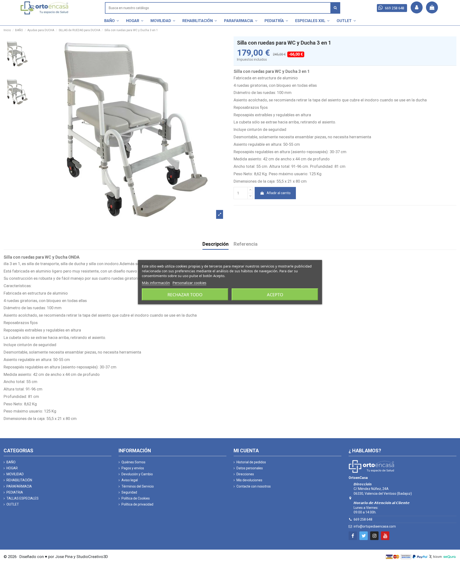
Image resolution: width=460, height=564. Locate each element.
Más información (156, 282)
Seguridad (129, 492)
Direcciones (245, 474)
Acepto (275, 294)
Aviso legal (129, 480)
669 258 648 (363, 519)
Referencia (246, 244)
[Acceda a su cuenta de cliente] (417, 7)
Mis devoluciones (249, 480)
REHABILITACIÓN (19, 480)
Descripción (215, 244)
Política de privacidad (137, 504)
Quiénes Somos (133, 462)
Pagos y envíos (132, 468)
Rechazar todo (184, 294)
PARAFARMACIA (19, 486)
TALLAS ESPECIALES (22, 498)
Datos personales (249, 468)
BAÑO (11, 462)
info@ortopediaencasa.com (375, 526)
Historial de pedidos (251, 462)
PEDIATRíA (14, 492)
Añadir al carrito (279, 193)
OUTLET (12, 504)
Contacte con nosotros (253, 486)
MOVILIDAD (15, 474)
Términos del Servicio (137, 486)
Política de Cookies (135, 498)
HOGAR (12, 468)
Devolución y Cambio (137, 474)
